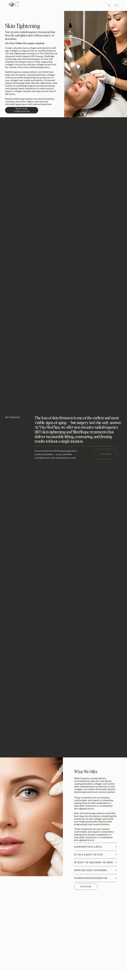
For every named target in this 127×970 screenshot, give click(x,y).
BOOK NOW (105, 454)
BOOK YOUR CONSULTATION (21, 110)
